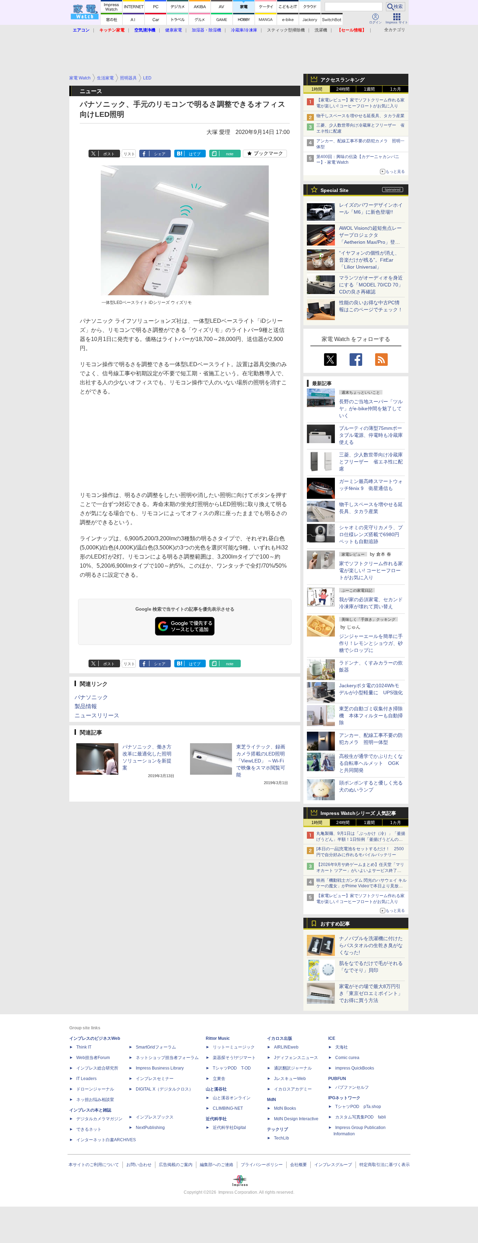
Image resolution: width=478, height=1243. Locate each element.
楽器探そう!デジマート (234, 1057)
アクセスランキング (343, 80)
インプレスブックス (155, 1117)
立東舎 (219, 1078)
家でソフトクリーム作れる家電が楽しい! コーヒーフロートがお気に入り (371, 570)
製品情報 (86, 706)
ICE (331, 1038)
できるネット (88, 1129)
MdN (271, 1099)
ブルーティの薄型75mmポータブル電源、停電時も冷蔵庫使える (371, 435)
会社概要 (298, 1164)
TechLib (281, 1138)
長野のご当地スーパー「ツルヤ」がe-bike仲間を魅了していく (371, 408)
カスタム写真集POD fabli (360, 1117)
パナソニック (91, 697)
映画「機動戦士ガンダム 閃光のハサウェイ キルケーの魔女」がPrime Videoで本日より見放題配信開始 (361, 886)
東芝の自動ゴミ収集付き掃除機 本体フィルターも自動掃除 (371, 715)
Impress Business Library (160, 1068)
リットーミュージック (234, 1047)
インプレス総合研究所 (97, 1068)
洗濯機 (321, 30)
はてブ (195, 154)
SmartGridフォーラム (156, 1047)
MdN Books (285, 1108)
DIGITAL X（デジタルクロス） (164, 1089)
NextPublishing (150, 1127)
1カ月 (395, 89)
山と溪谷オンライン (232, 1097)
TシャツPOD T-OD (232, 1068)
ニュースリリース (97, 715)
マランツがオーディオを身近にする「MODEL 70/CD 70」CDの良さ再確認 (371, 284)
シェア (160, 154)
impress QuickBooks (354, 1068)
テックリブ (277, 1129)
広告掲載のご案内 (175, 1164)
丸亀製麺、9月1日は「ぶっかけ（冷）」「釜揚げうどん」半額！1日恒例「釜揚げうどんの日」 (360, 839)
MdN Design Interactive (296, 1118)
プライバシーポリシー (262, 1164)
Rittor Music (218, 1038)
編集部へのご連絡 (216, 1164)
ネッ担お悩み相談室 (95, 1099)
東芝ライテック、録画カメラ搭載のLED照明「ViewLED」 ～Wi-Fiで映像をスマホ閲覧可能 (260, 760)
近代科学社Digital (229, 1127)
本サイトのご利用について (94, 1164)
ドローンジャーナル (95, 1089)
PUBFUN (337, 1078)
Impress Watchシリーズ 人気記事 (358, 813)
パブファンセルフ (352, 1087)
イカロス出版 (279, 1038)
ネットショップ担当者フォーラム (167, 1057)
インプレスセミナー (155, 1078)
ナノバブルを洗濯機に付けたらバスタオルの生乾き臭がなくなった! (371, 945)
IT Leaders (86, 1078)
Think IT (83, 1047)
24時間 (343, 89)
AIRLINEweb (286, 1047)
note (229, 154)
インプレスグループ (333, 1164)
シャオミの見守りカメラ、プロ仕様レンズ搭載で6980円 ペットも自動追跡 (371, 534)
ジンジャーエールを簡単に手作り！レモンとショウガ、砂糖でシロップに (371, 643)
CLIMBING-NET (228, 1108)
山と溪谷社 (216, 1089)
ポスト (109, 154)
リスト (129, 154)
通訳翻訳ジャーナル (293, 1068)
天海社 (341, 1047)
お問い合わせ (139, 1164)
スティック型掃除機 (286, 30)
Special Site (335, 190)
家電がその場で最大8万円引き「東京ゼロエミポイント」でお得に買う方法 (371, 993)
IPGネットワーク (344, 1097)
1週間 (369, 89)
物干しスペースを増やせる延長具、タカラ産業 (360, 115)
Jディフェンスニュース (296, 1057)
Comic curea (347, 1057)
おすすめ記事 (335, 923)
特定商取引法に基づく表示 (384, 1164)
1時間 (316, 89)
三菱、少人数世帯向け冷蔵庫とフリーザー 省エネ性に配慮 (371, 461)
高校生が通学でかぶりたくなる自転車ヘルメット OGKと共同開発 (371, 763)
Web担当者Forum (93, 1057)
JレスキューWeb (290, 1078)
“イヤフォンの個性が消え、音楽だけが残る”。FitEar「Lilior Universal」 (369, 260)
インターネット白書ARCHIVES (106, 1139)
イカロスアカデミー (293, 1089)
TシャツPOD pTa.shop (358, 1106)
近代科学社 (216, 1118)
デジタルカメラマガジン (99, 1118)
